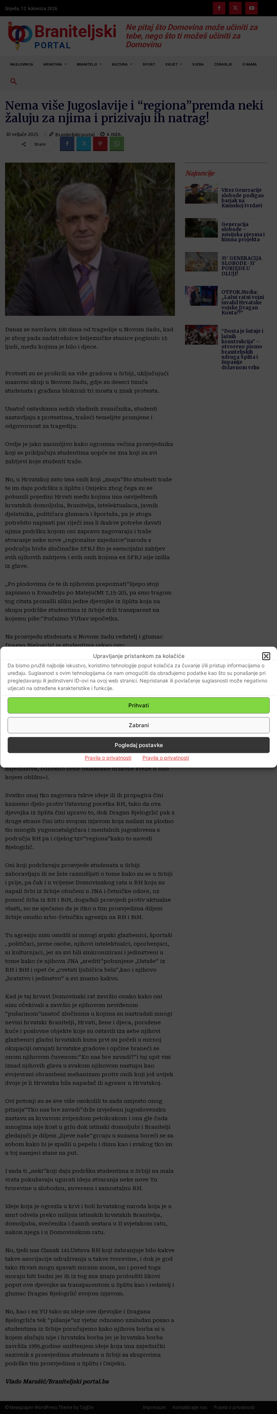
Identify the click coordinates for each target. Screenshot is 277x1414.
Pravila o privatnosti (108, 758)
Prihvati (138, 705)
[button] (266, 656)
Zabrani (139, 725)
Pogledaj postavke (139, 745)
